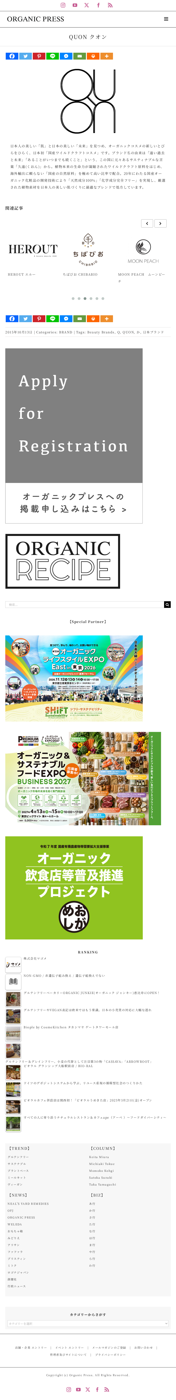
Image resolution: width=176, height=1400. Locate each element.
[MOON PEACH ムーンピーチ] (143, 250)
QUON (128, 332)
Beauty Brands (101, 332)
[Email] (79, 56)
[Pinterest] (39, 56)
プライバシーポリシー (110, 1354)
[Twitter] (25, 56)
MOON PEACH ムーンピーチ (141, 277)
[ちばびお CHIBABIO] (88, 250)
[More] (106, 56)
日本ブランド (153, 332)
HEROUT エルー (22, 274)
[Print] (93, 56)
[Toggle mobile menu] (166, 18)
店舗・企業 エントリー (31, 1347)
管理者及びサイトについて (68, 1354)
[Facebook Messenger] (66, 56)
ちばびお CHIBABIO (80, 274)
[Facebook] (12, 56)
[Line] (52, 56)
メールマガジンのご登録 (109, 1347)
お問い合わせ (143, 1347)
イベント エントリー (69, 1347)
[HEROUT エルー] (33, 250)
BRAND (66, 332)
